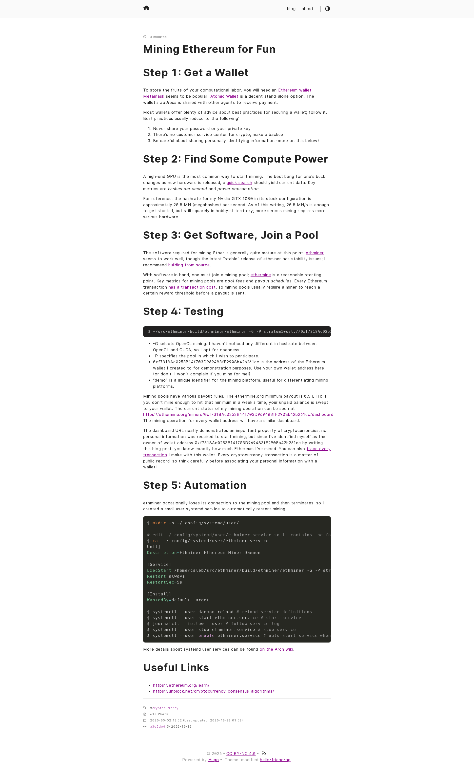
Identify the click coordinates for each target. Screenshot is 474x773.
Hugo (213, 759)
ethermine (261, 275)
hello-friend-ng (275, 759)
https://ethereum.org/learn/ (181, 685)
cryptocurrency (165, 708)
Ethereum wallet (294, 90)
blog (291, 8)
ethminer (315, 253)
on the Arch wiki (276, 649)
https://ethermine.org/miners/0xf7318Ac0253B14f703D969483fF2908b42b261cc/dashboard (238, 414)
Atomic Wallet (224, 96)
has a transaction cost (192, 287)
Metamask (153, 96)
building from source (189, 265)
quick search (239, 182)
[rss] (263, 754)
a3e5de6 (157, 726)
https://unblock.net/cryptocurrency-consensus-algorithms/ (213, 691)
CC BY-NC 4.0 (241, 753)
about (308, 8)
